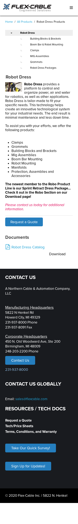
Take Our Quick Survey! (30, 448)
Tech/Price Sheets (19, 426)
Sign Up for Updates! (28, 466)
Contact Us (20, 360)
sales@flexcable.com (31, 399)
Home (9, 22)
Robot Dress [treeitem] (27, 33)
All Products (24, 22)
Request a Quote (24, 222)
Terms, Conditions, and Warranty (31, 431)
